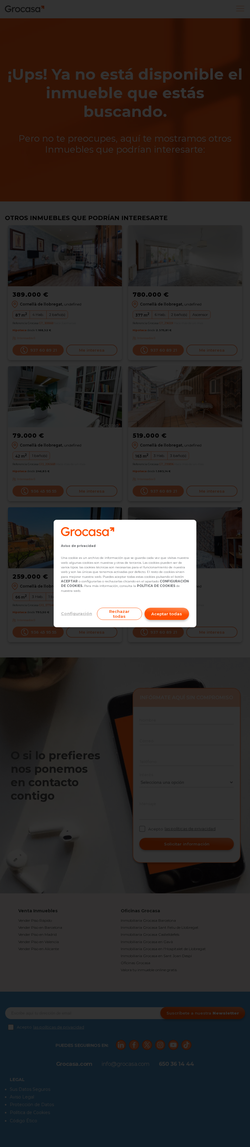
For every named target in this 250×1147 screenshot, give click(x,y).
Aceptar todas (166, 613)
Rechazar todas (119, 614)
